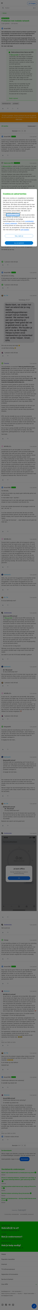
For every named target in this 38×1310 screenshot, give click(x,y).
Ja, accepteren (19, 243)
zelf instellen (25, 229)
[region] (19, 217)
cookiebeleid (29, 221)
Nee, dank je (19, 236)
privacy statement (11, 223)
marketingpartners (13, 215)
